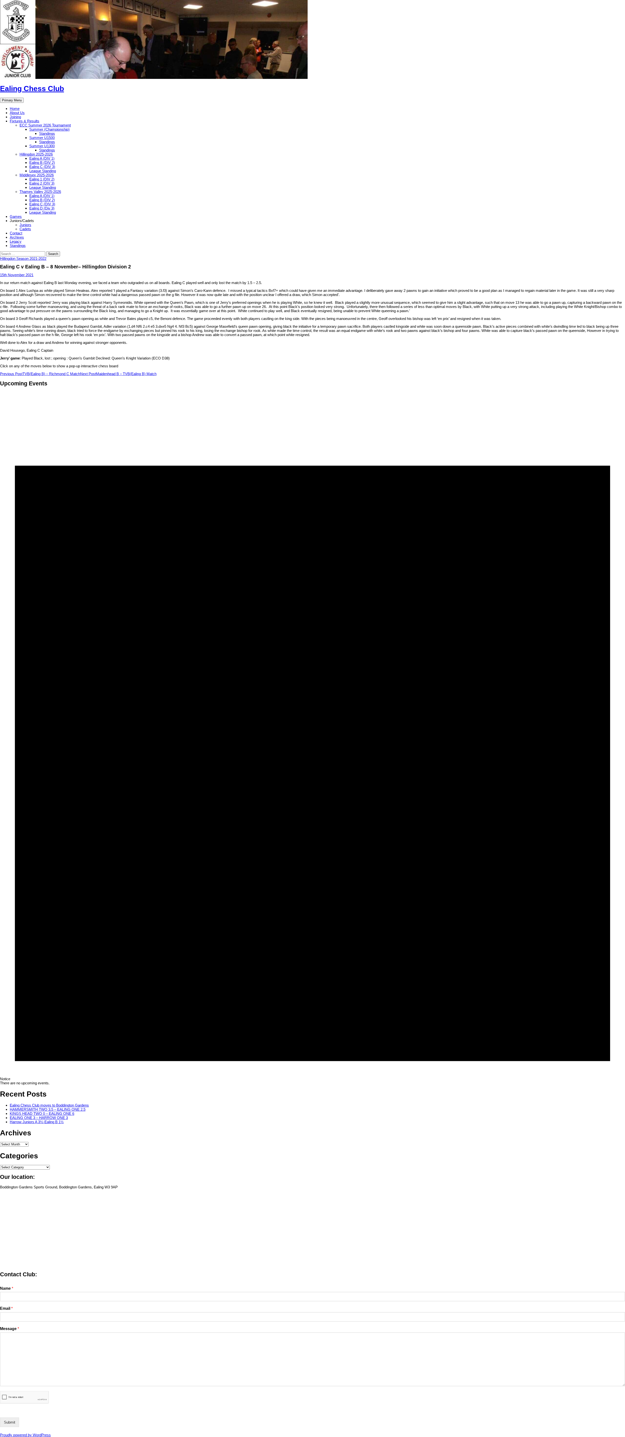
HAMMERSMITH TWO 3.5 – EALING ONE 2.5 (47, 1109)
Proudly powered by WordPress (25, 1435)
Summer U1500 (42, 138)
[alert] (312, 738)
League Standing (42, 171)
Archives (17, 237)
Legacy (15, 241)
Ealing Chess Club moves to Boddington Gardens (49, 1105)
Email (6, 1308)
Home (15, 108)
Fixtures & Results (24, 121)
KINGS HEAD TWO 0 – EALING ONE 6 (42, 1113)
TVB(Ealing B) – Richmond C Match (40, 374)
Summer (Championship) (49, 129)
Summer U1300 (42, 146)
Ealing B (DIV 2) (42, 162)
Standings (47, 133)
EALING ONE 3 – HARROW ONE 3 (39, 1118)
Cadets (25, 229)
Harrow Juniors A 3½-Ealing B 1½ (37, 1122)
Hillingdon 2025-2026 (36, 154)
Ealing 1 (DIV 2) (41, 179)
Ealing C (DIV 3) (42, 167)
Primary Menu (12, 100)
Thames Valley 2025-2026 (40, 192)
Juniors (25, 225)
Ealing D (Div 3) (41, 208)
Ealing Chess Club (32, 89)
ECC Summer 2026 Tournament (45, 125)
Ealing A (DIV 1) (41, 158)
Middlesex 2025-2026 (37, 175)
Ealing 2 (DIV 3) (41, 183)
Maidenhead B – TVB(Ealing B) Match (118, 374)
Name (6, 1288)
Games (16, 216)
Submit (9, 1422)
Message (9, 1329)
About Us (17, 113)
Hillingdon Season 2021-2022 (23, 258)
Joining (15, 117)
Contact (16, 233)
